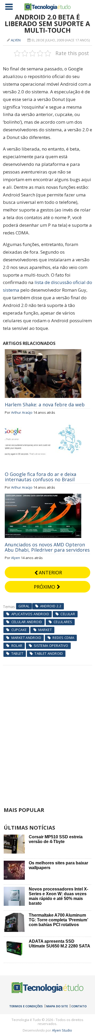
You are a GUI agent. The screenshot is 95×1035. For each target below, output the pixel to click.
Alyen (16, 40)
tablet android (49, 653)
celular (67, 614)
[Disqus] (47, 731)
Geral (23, 606)
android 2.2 (50, 606)
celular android (26, 621)
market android (26, 637)
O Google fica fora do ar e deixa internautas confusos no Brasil (40, 477)
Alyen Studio (62, 1030)
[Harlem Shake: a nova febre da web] (43, 352)
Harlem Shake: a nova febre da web (45, 404)
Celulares (63, 621)
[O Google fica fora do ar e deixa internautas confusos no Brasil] (43, 422)
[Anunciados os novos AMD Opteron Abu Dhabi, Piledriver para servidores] (43, 496)
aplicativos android (30, 614)
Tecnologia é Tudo (47, 6)
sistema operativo (51, 645)
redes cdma (63, 637)
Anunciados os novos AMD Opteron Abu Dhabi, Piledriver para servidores (47, 547)
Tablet (17, 653)
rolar (16, 645)
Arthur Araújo (21, 412)
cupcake (19, 629)
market (45, 629)
